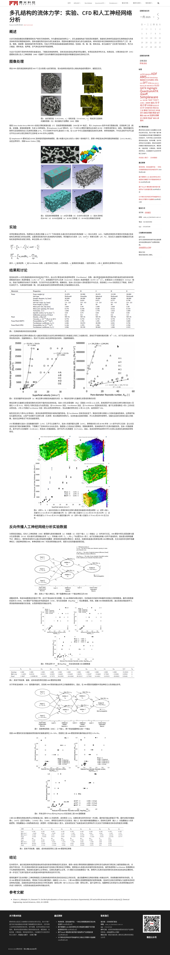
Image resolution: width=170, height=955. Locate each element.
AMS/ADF (77, 3)
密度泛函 (156, 108)
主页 (69, 3)
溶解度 (145, 113)
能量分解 (146, 115)
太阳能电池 (148, 108)
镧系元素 (156, 118)
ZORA (142, 103)
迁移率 (144, 118)
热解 (150, 113)
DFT (145, 82)
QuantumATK (99, 3)
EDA (149, 83)
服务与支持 (137, 3)
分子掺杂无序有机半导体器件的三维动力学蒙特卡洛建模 (76, 937)
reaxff (144, 94)
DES (141, 83)
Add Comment (28, 25)
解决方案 (125, 3)
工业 (141, 110)
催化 (153, 103)
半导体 (150, 105)
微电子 (146, 110)
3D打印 (142, 74)
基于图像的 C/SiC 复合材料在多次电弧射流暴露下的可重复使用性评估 (150, 179)
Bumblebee (88, 3)
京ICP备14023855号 (30, 949)
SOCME (145, 100)
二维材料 (148, 103)
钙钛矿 (150, 118)
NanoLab (143, 86)
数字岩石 (152, 110)
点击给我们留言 (112, 922)
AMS (143, 77)
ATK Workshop (152, 77)
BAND (143, 79)
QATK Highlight (148, 88)
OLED (156, 85)
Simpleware (113, 3)
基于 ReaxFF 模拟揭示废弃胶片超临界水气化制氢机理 (75, 932)
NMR (148, 86)
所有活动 (143, 63)
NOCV (152, 85)
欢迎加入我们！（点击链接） (148, 158)
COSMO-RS (152, 80)
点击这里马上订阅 (145, 247)
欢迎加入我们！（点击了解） (28, 935)
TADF (150, 100)
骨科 (141, 120)
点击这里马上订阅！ (113, 932)
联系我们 (149, 3)
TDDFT (156, 100)
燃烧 (154, 113)
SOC (141, 100)
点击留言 (148, 212)
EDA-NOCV (155, 83)
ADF (154, 73)
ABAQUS (148, 74)
